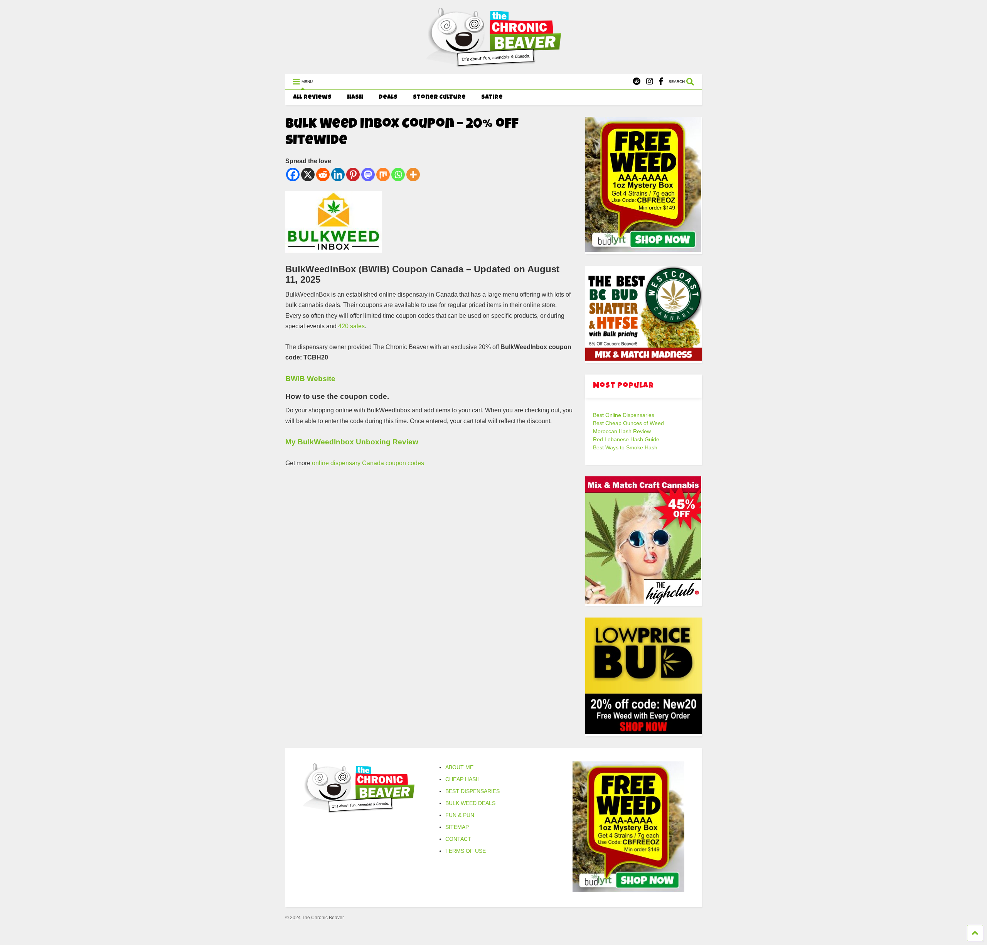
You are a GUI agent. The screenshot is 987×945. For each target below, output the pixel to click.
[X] (308, 174)
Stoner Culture (439, 97)
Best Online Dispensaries (623, 415)
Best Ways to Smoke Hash (625, 447)
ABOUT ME (459, 767)
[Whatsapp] (398, 174)
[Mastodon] (368, 174)
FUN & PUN (459, 815)
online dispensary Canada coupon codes (368, 463)
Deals (388, 97)
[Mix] (383, 174)
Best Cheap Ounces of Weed (628, 423)
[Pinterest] (353, 174)
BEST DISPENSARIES (472, 791)
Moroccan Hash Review (622, 431)
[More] (413, 174)
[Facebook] (661, 81)
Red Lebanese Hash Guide (626, 439)
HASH (355, 97)
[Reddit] (636, 81)
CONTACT (458, 839)
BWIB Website (310, 379)
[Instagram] (649, 81)
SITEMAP (457, 827)
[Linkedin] (338, 174)
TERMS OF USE (465, 851)
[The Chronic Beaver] (493, 64)
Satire (492, 97)
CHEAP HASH (462, 779)
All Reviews (312, 97)
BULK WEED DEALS (470, 803)
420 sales (351, 326)
